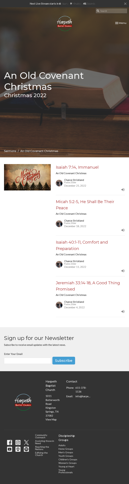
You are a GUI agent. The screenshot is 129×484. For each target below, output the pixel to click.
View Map (51, 419)
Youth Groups (65, 455)
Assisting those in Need (44, 442)
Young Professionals (65, 471)
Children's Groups (67, 459)
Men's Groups (65, 452)
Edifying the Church (41, 453)
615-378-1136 (81, 389)
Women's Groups (67, 462)
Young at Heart (66, 466)
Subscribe (63, 361)
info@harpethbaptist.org (82, 396)
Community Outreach (41, 436)
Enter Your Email (13, 353)
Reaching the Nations (42, 448)
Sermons (10, 151)
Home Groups (65, 448)
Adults (62, 445)
